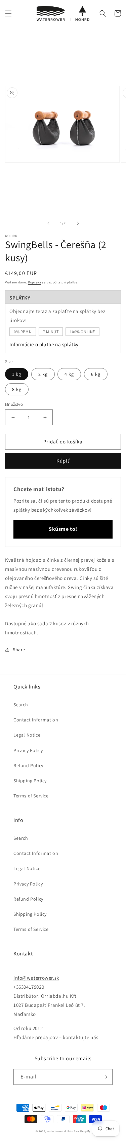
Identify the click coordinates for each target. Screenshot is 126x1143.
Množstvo (14, 404)
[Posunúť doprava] (78, 223)
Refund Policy (28, 765)
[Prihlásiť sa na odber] (104, 1077)
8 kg (17, 389)
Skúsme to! (63, 529)
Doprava (34, 282)
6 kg (95, 374)
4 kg (69, 374)
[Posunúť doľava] (48, 223)
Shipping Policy (30, 781)
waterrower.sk (57, 1131)
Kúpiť (63, 461)
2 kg (43, 374)
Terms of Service (31, 796)
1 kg (16, 374)
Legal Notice (26, 735)
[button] (8, 13)
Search (20, 705)
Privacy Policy (28, 750)
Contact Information (35, 720)
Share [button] (19, 649)
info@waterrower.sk (36, 978)
